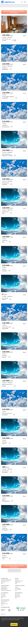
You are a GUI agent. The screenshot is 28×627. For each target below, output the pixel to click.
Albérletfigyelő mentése (14, 570)
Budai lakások (17, 594)
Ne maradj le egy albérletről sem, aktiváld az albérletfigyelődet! (14, 12)
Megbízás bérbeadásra (19, 580)
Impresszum (3, 582)
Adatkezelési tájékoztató (5, 580)
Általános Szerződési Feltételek (6, 579)
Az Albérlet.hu (17, 582)
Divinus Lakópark (18, 589)
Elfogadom (14, 624)
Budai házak (17, 595)
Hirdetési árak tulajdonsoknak (6, 590)
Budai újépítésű (17, 596)
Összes (16, 587)
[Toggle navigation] (25, 2)
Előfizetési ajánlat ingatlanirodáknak (4, 589)
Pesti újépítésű (3, 596)
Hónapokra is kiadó (4, 603)
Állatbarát (3, 602)
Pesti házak (3, 595)
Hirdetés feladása (4, 587)
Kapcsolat (16, 579)
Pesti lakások (3, 594)
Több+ (2, 583)
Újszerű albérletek (4, 601)
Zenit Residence (17, 588)
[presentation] (2, 24)
